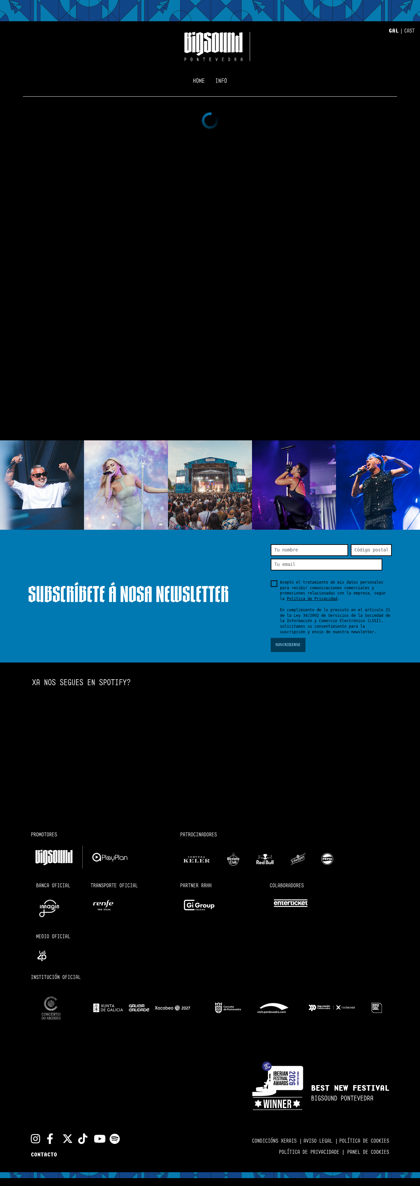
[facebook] (49, 1138)
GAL (394, 31)
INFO (221, 81)
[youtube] (96, 1138)
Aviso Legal (319, 1141)
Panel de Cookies (368, 1152)
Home (199, 81)
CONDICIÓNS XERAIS (275, 1141)
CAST (409, 31)
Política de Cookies (364, 1141)
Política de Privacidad (312, 598)
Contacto (44, 1154)
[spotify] (112, 1138)
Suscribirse (288, 644)
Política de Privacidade (313, 1152)
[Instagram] (33, 1138)
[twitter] (65, 1138)
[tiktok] (80, 1138)
